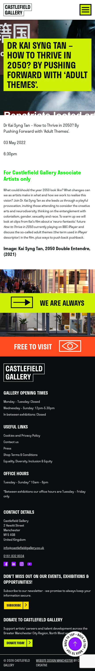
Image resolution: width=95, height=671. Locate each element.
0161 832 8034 (14, 556)
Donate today (16, 643)
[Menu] (85, 10)
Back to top (75, 644)
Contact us (11, 442)
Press (7, 448)
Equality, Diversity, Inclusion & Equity (28, 461)
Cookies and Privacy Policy (22, 435)
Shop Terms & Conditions (21, 454)
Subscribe (14, 605)
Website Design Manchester (54, 660)
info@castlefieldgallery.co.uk (24, 547)
